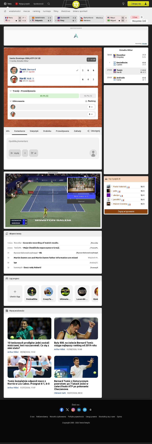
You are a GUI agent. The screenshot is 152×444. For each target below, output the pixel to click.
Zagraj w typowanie (126, 211)
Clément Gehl (60, 393)
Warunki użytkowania (58, 416)
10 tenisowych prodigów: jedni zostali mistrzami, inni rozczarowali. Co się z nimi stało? (28, 345)
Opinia (119, 416)
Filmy (56, 11)
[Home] (5, 11)
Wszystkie (139, 21)
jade (115, 191)
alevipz (116, 195)
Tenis (9, 4)
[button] (48, 3)
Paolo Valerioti (119, 186)
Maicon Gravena (120, 204)
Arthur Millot (13, 352)
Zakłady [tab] (77, 131)
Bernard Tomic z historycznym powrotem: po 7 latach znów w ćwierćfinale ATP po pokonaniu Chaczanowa (71, 385)
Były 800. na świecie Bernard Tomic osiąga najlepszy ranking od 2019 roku (75, 344)
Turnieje (47, 11)
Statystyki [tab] (34, 131)
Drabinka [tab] (47, 131)
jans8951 (117, 199)
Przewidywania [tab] (62, 131)
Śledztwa (65, 11)
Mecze (26, 11)
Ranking (36, 11)
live (134, 17)
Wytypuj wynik (24, 4)
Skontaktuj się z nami (107, 416)
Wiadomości (15, 11)
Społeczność (38, 4)
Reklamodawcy (42, 416)
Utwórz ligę (15, 297)
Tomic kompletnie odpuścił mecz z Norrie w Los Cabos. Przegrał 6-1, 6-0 (28, 382)
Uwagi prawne (91, 416)
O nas (32, 416)
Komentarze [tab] (19, 131)
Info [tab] (8, 131)
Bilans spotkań (80, 11)
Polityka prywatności (76, 416)
